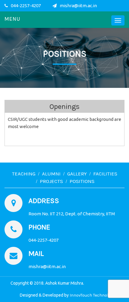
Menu (12, 19)
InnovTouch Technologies (94, 295)
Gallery (77, 174)
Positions (82, 181)
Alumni (51, 174)
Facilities (105, 174)
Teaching (23, 174)
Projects (51, 181)
